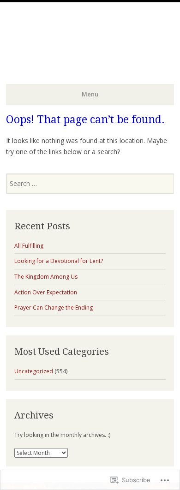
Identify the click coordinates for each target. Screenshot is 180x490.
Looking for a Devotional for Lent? (58, 261)
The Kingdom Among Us (46, 277)
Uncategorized (33, 371)
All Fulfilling (28, 246)
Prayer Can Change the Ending (53, 307)
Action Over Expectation (45, 292)
